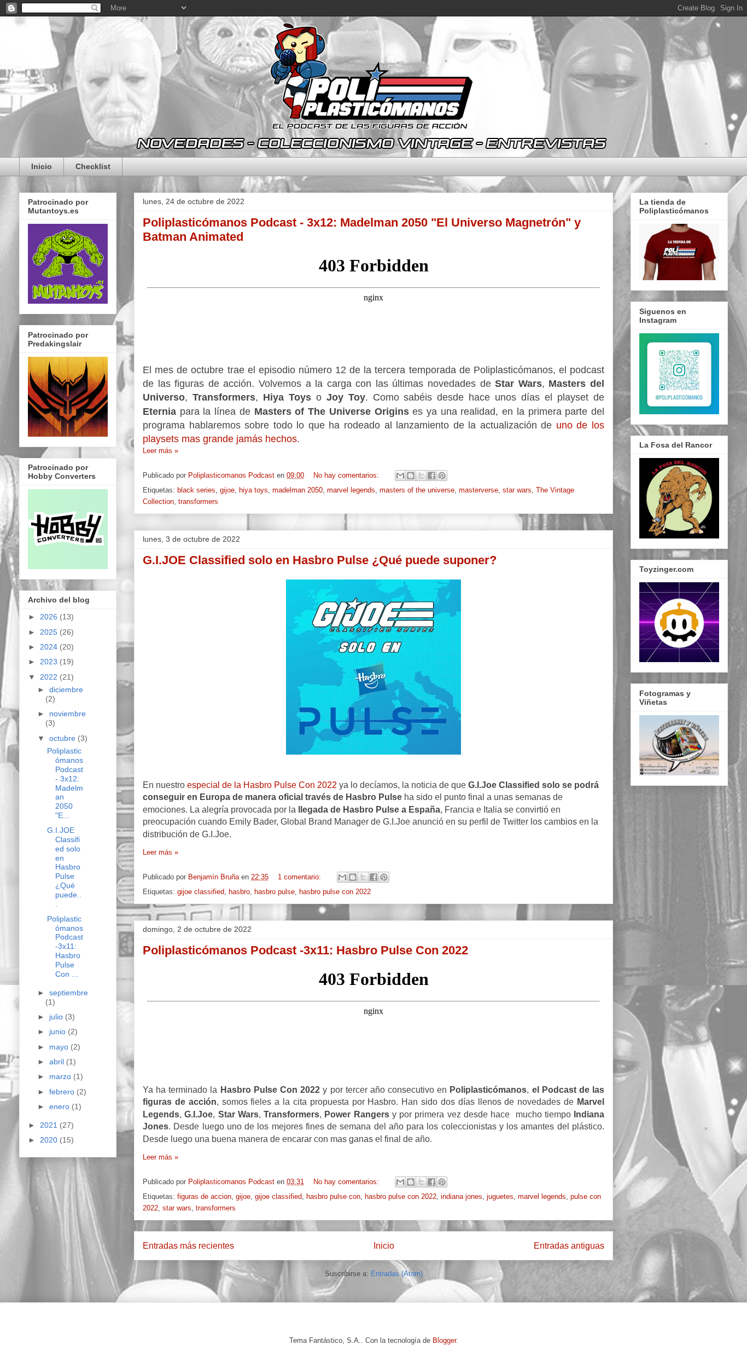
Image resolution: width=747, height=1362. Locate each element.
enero (60, 1106)
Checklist (92, 166)
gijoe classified (200, 892)
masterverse (478, 490)
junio (58, 1031)
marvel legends (351, 490)
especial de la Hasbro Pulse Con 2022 (262, 785)
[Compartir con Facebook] (431, 475)
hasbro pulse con (333, 1196)
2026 (50, 616)
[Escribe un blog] (410, 475)
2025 (50, 632)
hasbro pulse (274, 892)
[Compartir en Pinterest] (441, 475)
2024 (50, 646)
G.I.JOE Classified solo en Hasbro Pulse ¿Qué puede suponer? (320, 560)
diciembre (66, 689)
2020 (50, 1139)
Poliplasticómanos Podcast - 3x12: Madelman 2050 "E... (65, 783)
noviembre (67, 713)
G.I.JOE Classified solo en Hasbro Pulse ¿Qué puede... (64, 867)
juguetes (500, 1196)
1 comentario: (300, 877)
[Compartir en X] (421, 475)
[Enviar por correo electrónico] (400, 475)
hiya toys (253, 490)
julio (57, 1016)
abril (57, 1061)
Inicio (41, 166)
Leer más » (160, 451)
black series (196, 490)
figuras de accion (204, 1196)
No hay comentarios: (347, 475)
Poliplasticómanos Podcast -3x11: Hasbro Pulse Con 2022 (305, 950)
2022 (50, 677)
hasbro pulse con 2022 (335, 892)
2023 (50, 661)
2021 (50, 1125)
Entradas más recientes (188, 1245)
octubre (63, 738)
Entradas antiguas (569, 1245)
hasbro (239, 892)
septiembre (68, 992)
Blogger (444, 1340)
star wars (517, 490)
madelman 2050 (297, 490)
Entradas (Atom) (397, 1274)
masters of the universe (417, 490)
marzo (61, 1076)
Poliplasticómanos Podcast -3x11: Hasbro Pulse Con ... (65, 946)
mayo (60, 1046)
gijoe (227, 490)
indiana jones (461, 1196)
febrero (63, 1091)
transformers (198, 501)
